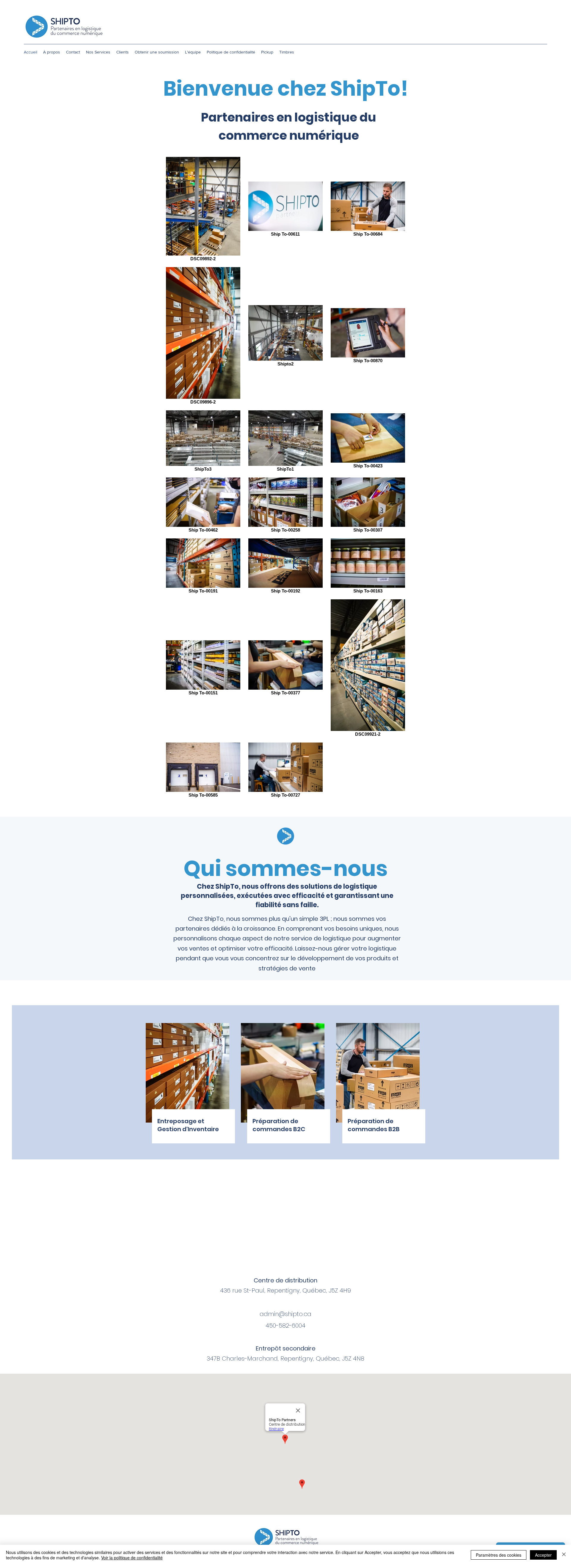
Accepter (543, 1555)
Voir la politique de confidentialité (132, 1558)
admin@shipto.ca (285, 1314)
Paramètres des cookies (498, 1555)
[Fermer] (563, 1555)
